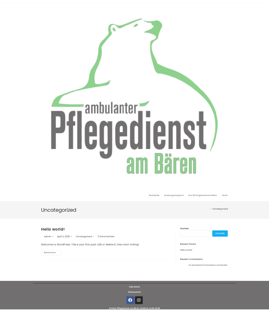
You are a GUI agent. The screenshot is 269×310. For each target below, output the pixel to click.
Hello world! (53, 229)
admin (47, 236)
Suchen (184, 228)
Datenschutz (134, 292)
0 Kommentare (106, 236)
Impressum (134, 287)
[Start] (209, 208)
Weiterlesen (52, 252)
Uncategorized (220, 208)
